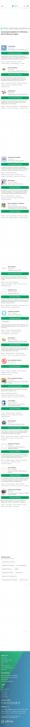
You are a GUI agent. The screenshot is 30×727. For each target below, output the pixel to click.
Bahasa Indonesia (25, 709)
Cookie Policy (4, 694)
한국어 (9, 711)
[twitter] (10, 703)
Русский (3, 713)
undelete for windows (5, 63)
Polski (19, 711)
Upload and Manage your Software (9, 677)
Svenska (7, 713)
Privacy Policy (4, 692)
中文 (24, 713)
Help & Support (4, 661)
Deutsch (6, 709)
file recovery (18, 195)
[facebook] (2, 703)
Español (14, 709)
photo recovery (9, 504)
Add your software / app (6, 667)
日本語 (6, 711)
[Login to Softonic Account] (27, 6)
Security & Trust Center (6, 660)
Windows (3, 61)
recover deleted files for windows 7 (19, 355)
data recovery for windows (11, 61)
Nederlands (14, 711)
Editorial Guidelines (5, 665)
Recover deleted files (15, 307)
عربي (2, 709)
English (10, 709)
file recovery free (19, 174)
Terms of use (4, 691)
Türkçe (16, 713)
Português (23, 711)
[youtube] (16, 703)
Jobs (2, 663)
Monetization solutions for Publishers (9, 675)
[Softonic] (15, 6)
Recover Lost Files (4, 217)
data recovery (4, 108)
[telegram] (19, 703)
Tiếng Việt (20, 713)
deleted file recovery (15, 63)
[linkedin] (13, 703)
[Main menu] (2, 6)
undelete (22, 63)
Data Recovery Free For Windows (7, 174)
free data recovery (24, 108)
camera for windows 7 (23, 217)
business (7, 330)
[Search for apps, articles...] (24, 6)
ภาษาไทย (12, 713)
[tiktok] (8, 703)
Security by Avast (23, 28)
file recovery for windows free (12, 106)
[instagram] (5, 703)
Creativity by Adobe (13, 28)
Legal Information (5, 689)
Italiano (2, 711)
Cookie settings (4, 696)
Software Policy (4, 679)
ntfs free (20, 61)
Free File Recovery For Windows (7, 438)
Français (18, 709)
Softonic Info (4, 658)
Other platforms (5, 321)
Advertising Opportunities (7, 681)
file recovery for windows (11, 83)
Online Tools (4, 669)
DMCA (2, 687)
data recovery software (22, 83)
